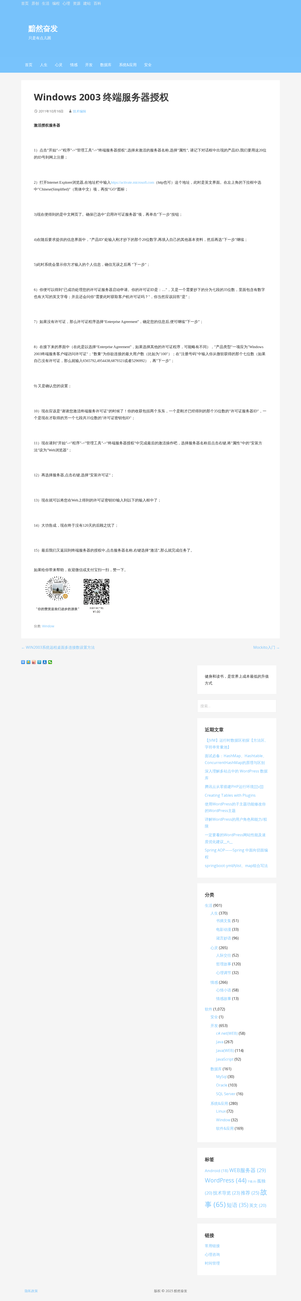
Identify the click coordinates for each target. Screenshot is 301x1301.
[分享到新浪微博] (34, 662)
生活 (45, 3)
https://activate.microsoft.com (132, 182)
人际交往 (223, 955)
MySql (221, 1076)
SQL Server (226, 1093)
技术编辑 (79, 111)
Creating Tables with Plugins (230, 795)
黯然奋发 (43, 28)
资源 (76, 3)
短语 (237, 1205)
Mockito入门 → (266, 647)
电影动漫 (223, 929)
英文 (257, 1205)
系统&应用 (128, 64)
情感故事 (223, 998)
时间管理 (212, 1263)
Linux (221, 1111)
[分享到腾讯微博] (39, 662)
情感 (74, 64)
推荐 (250, 1193)
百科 (97, 3)
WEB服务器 (247, 1170)
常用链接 (212, 1245)
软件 (208, 1009)
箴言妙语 (223, 938)
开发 (89, 64)
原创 (35, 3)
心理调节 (223, 972)
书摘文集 (223, 920)
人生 (44, 64)
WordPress (225, 1180)
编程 (56, 3)
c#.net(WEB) (227, 1033)
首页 (25, 3)
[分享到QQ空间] (29, 662)
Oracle (221, 1085)
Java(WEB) (225, 1050)
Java (219, 1041)
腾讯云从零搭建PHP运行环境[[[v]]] (234, 786)
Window (48, 626)
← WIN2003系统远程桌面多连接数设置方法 (58, 647)
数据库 (105, 64)
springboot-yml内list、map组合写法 (236, 865)
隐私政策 (31, 1291)
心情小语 (223, 990)
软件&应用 (225, 1128)
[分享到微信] (50, 662)
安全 (148, 64)
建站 (87, 3)
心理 (66, 3)
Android (216, 1170)
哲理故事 (223, 964)
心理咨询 (212, 1254)
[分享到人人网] (45, 662)
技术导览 (226, 1193)
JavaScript (225, 1059)
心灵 (59, 64)
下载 (251, 1181)
